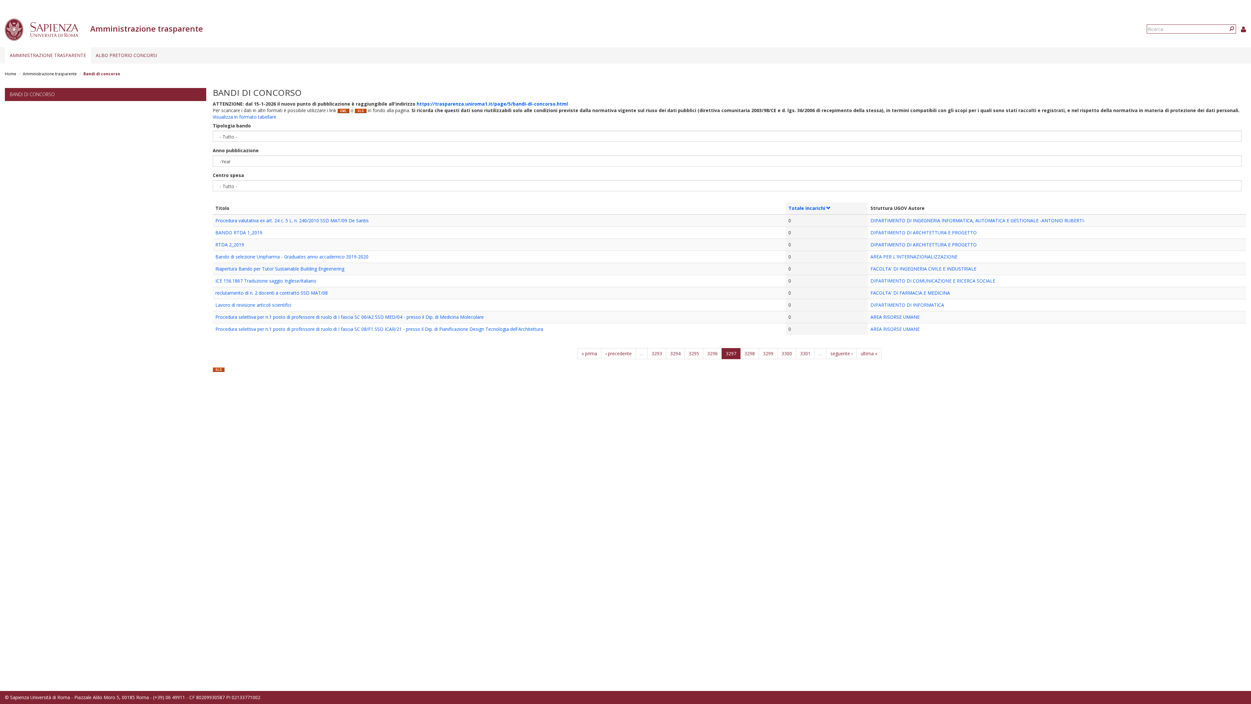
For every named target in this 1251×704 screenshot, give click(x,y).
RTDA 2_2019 (229, 245)
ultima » (869, 353)
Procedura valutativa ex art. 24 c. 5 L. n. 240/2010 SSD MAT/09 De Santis (292, 220)
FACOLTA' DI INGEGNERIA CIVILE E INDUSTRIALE (923, 269)
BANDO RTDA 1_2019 (238, 232)
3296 (712, 353)
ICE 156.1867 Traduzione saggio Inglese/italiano (265, 281)
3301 (805, 353)
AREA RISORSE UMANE (895, 317)
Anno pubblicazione (236, 150)
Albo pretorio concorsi (126, 55)
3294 (675, 353)
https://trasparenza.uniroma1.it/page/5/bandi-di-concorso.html (492, 104)
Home (10, 74)
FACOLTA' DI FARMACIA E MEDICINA (910, 293)
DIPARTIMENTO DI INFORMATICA (907, 305)
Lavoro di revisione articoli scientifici (253, 305)
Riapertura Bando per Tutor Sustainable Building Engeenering (279, 269)
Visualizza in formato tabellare (244, 117)
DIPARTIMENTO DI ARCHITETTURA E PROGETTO (923, 232)
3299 (768, 353)
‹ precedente (618, 353)
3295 (694, 353)
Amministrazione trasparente (48, 55)
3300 (787, 353)
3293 (657, 353)
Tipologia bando (232, 126)
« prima (589, 353)
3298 (749, 353)
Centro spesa (228, 175)
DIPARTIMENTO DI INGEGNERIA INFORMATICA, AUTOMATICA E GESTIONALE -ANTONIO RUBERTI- (977, 220)
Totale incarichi (806, 208)
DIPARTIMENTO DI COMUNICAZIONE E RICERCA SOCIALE (932, 281)
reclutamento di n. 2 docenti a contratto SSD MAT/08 (271, 293)
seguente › (841, 353)
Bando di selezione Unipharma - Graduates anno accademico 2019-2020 (291, 257)
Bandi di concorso (32, 94)
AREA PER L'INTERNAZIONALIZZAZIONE (913, 257)
